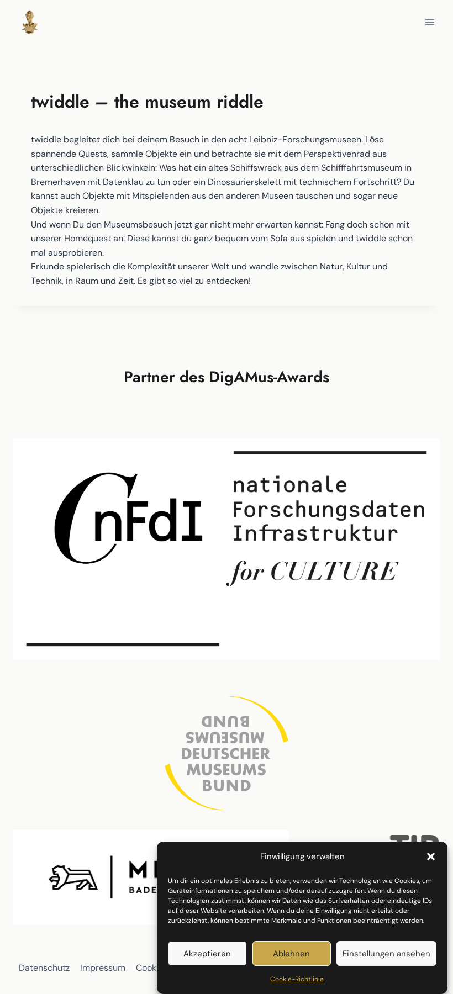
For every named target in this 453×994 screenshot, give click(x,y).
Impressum (102, 968)
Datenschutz (44, 968)
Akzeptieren (207, 953)
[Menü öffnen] (429, 21)
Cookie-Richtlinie (297, 979)
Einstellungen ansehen (386, 953)
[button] (430, 856)
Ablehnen (291, 953)
